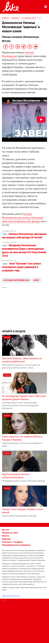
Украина (15, 17)
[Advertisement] (24, 308)
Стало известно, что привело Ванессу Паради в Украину (22, 438)
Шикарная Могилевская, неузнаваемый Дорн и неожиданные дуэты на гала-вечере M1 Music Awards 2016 (24, 250)
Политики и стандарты (12, 542)
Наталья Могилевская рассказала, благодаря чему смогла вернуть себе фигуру (22, 217)
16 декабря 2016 (29, 18)
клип (36, 280)
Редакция (6, 538)
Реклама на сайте (10, 532)
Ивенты (5, 535)
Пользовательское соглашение (16, 545)
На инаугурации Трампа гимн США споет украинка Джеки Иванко (24, 397)
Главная (5, 17)
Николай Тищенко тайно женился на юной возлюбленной (22, 360)
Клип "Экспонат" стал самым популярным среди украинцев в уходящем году (21, 267)
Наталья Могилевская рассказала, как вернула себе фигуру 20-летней (24, 235)
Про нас (5, 529)
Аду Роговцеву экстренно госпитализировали (15, 475)
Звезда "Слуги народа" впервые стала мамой (22, 510)
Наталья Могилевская (16, 280)
